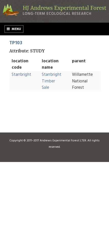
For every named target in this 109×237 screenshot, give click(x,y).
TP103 (15, 43)
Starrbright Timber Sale (51, 81)
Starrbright (21, 74)
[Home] (54, 15)
